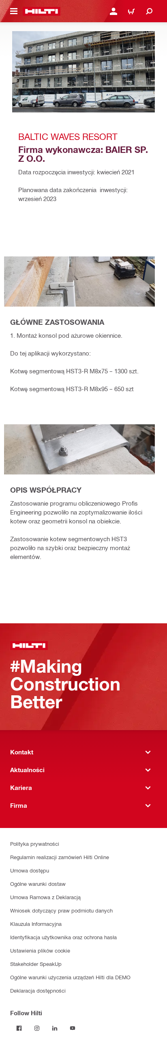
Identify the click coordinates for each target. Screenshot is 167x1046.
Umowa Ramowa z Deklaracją (45, 897)
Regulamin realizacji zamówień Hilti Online (59, 857)
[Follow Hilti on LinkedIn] (55, 1028)
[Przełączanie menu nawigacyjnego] (14, 11)
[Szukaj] (149, 11)
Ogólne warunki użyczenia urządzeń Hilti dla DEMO (70, 977)
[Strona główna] (41, 11)
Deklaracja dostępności (38, 990)
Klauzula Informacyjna (36, 924)
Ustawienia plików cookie (40, 950)
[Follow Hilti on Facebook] (19, 1028)
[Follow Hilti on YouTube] (72, 1028)
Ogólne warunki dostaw (38, 884)
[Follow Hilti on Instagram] (37, 1028)
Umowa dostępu (29, 870)
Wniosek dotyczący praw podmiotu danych (61, 910)
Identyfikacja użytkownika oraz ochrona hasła (63, 937)
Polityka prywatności (34, 844)
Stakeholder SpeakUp (36, 964)
